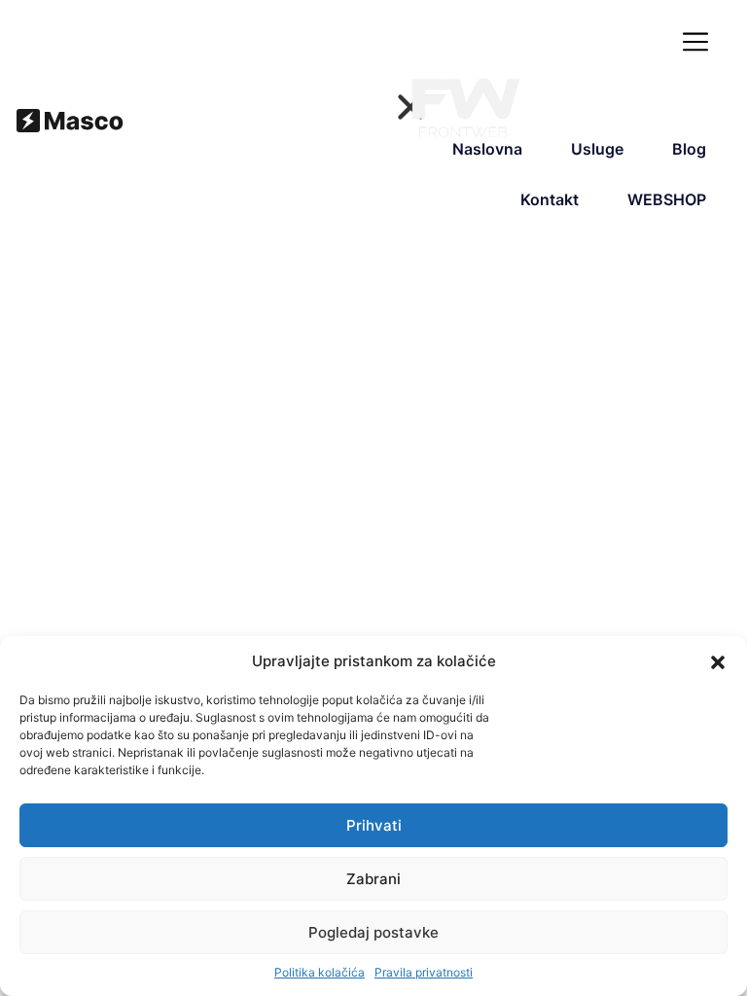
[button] (718, 661)
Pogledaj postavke (373, 932)
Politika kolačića (319, 972)
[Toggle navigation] (699, 43)
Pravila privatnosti (423, 972)
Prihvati (374, 825)
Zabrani (373, 879)
